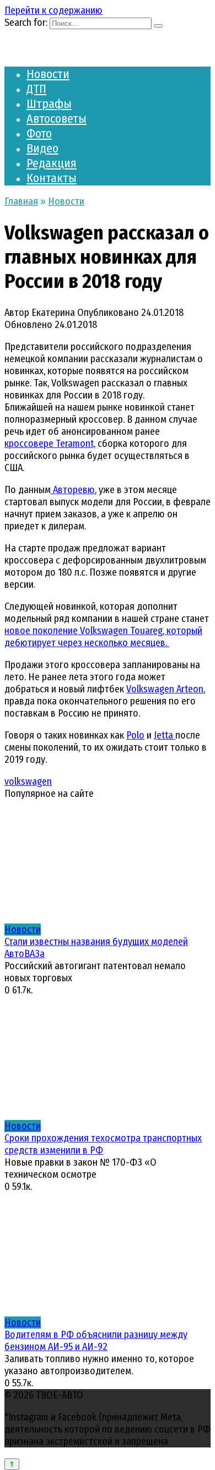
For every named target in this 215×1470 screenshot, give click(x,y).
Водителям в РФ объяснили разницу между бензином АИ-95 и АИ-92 (95, 1341)
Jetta (164, 735)
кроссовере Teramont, (49, 444)
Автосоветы (56, 118)
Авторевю (73, 490)
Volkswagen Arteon (164, 689)
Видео (42, 148)
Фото (39, 133)
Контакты (51, 178)
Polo (135, 735)
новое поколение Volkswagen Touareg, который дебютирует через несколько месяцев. (103, 637)
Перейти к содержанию (53, 10)
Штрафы (49, 103)
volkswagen (28, 781)
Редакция (51, 163)
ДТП (36, 88)
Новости (47, 74)
